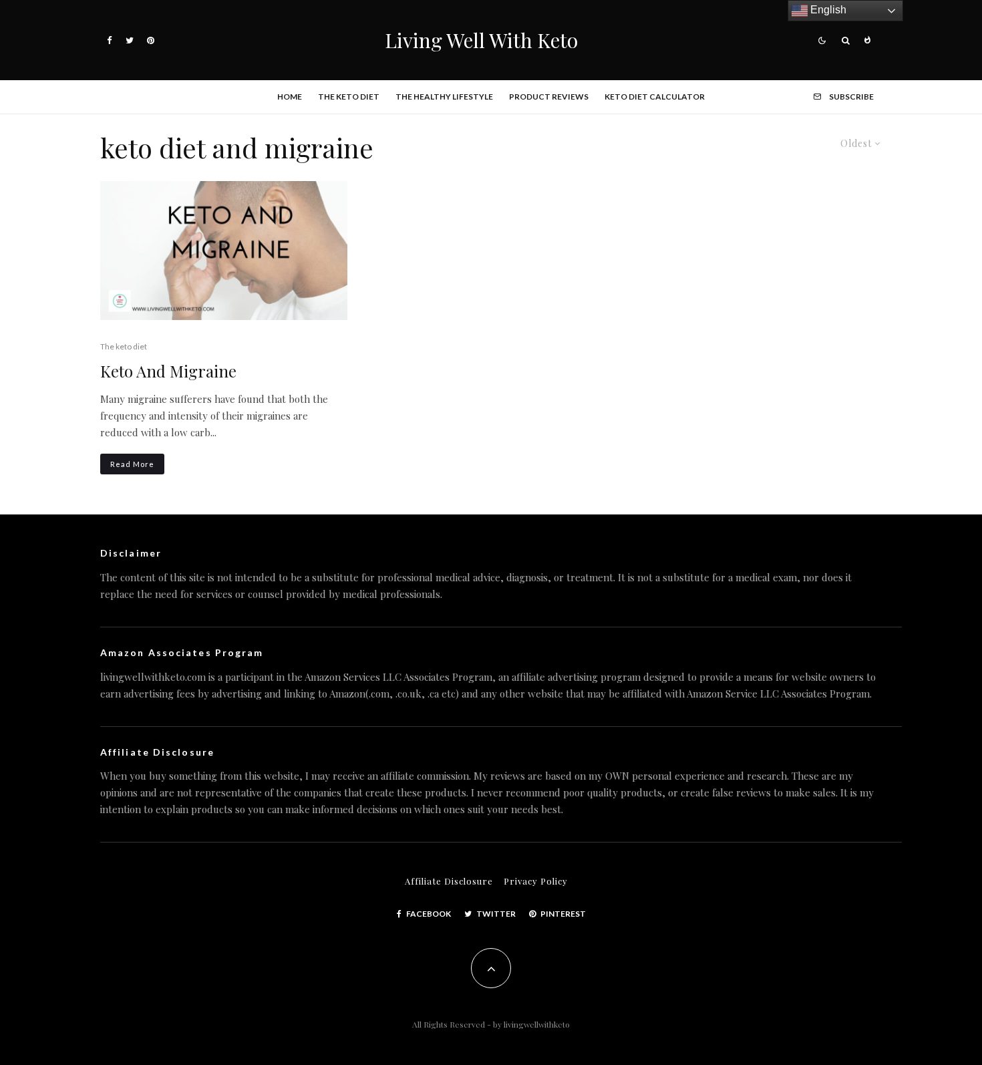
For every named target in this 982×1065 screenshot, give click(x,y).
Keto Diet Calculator (655, 97)
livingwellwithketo (537, 1024)
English (827, 9)
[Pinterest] (150, 40)
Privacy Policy (536, 881)
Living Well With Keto (481, 40)
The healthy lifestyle (444, 97)
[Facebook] (109, 40)
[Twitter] (129, 40)
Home (289, 97)
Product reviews (549, 97)
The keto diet (348, 97)
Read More (132, 464)
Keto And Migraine (168, 371)
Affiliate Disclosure (449, 881)
